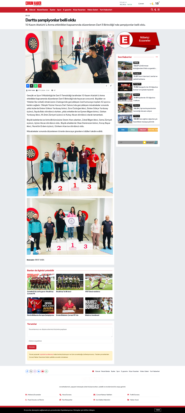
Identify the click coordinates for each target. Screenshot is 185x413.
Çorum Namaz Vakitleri (104, 395)
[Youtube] (42, 371)
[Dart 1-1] (70, 165)
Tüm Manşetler (67, 400)
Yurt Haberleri (106, 10)
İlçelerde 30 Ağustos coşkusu (144, 99)
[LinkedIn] (38, 371)
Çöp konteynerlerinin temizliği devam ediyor (144, 109)
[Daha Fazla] (40, 86)
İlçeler (52, 10)
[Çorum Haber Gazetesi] (33, 3)
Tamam (158, 410)
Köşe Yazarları (79, 10)
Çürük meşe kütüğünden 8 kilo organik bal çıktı (145, 67)
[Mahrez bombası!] (98, 306)
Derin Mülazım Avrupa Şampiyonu (40, 315)
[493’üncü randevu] (98, 282)
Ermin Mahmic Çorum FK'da (67, 315)
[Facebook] (27, 371)
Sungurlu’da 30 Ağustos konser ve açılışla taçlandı (145, 88)
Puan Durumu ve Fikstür (36, 400)
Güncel (32, 10)
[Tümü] (157, 57)
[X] (31, 371)
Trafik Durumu (134, 395)
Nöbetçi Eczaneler (34, 395)
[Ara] (152, 10)
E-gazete (67, 10)
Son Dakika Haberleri (103, 400)
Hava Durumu (67, 395)
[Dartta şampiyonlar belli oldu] (69, 57)
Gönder (32, 347)
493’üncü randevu (92, 291)
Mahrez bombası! (92, 315)
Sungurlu (137, 73)
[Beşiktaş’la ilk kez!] (69, 282)
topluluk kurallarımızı (47, 354)
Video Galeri (92, 10)
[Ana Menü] (158, 10)
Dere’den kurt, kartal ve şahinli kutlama (145, 77)
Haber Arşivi (134, 400)
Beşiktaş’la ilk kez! (63, 291)
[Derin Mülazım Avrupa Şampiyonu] (40, 306)
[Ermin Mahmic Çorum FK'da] (69, 306)
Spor (59, 10)
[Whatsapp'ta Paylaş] (36, 86)
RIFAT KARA (31, 90)
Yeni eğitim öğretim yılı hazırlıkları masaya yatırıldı (145, 120)
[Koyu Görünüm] (155, 10)
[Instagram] (35, 371)
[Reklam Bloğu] (138, 41)
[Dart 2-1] (70, 226)
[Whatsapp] (46, 371)
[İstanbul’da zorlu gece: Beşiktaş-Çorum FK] (40, 282)
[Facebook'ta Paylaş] (27, 86)
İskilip (136, 62)
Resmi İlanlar (42, 10)
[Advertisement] (16, 46)
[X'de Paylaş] (31, 86)
